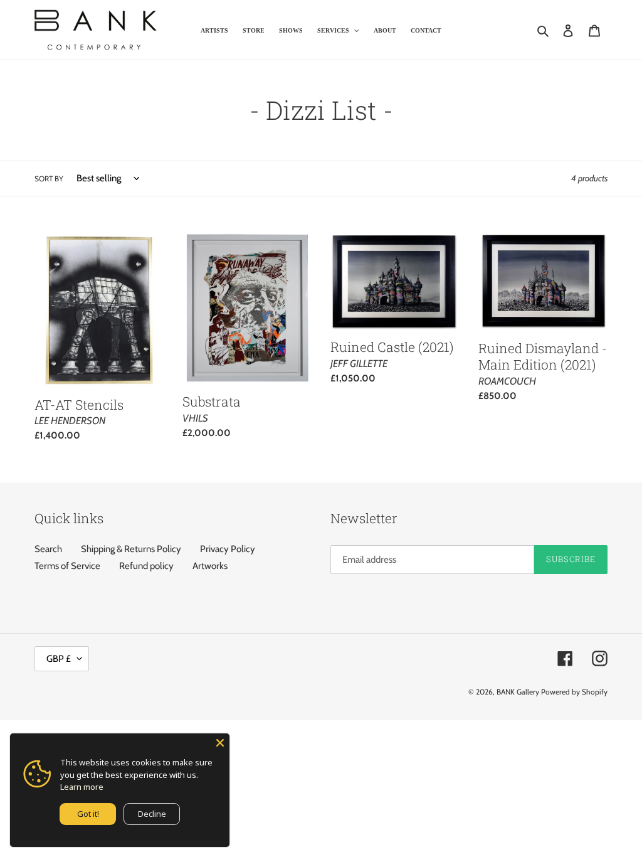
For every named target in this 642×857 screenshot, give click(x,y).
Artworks (210, 566)
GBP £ (58, 658)
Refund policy (146, 566)
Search (48, 549)
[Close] (220, 743)
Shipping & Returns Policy (131, 549)
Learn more (81, 786)
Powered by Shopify (574, 691)
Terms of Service (67, 566)
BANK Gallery (518, 691)
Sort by (48, 178)
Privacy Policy (227, 549)
